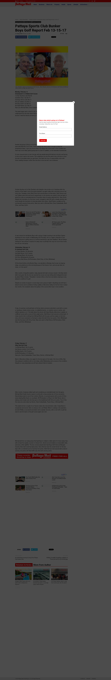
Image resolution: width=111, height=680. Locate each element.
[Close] (73, 102)
